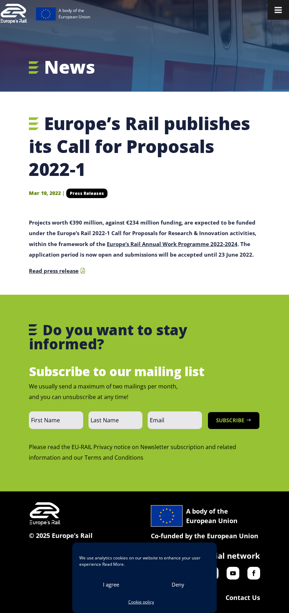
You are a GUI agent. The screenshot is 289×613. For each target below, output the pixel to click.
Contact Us (243, 597)
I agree (111, 584)
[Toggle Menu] (278, 10)
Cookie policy (141, 602)
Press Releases (87, 193)
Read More (113, 564)
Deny (178, 584)
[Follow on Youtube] (233, 573)
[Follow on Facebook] (253, 573)
